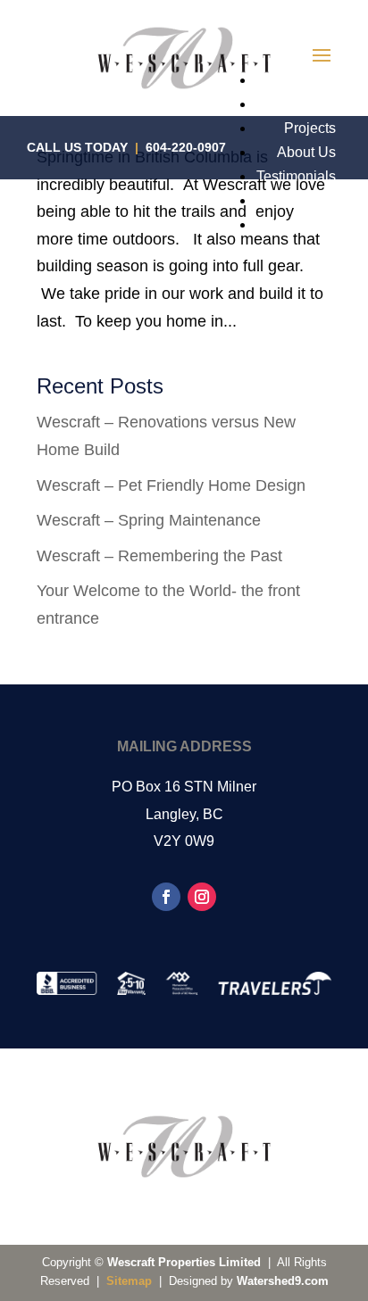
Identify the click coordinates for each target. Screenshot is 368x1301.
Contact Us (300, 224)
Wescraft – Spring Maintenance (149, 520)
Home (316, 79)
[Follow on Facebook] (166, 897)
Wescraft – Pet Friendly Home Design (171, 485)
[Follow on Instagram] (202, 897)
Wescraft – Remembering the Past (159, 556)
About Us (306, 152)
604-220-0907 (186, 147)
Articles (312, 200)
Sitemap (129, 1281)
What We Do (295, 104)
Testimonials (296, 176)
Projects (310, 128)
